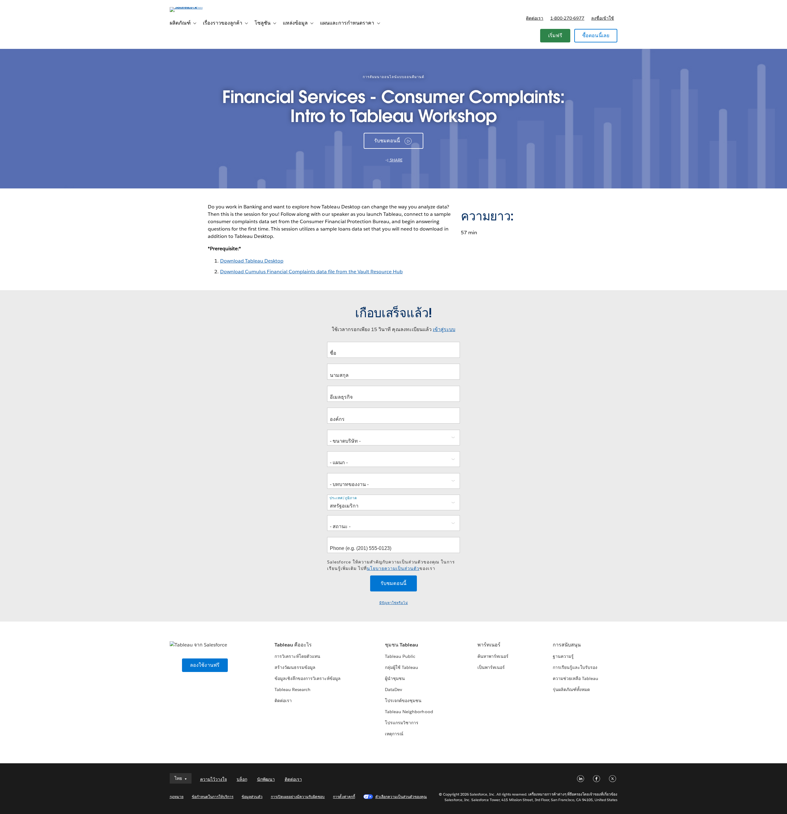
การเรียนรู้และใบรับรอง (575, 667)
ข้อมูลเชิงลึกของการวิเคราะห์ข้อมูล (308, 678)
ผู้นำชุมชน (395, 678)
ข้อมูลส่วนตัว (252, 796)
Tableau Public (400, 656)
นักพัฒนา (266, 779)
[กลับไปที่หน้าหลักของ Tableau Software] (196, 7)
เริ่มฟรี (555, 35)
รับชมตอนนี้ (387, 140)
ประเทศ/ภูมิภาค (343, 498)
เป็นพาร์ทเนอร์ (491, 667)
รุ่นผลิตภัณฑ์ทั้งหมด (571, 689)
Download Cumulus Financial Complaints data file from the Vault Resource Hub (311, 271)
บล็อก (242, 779)
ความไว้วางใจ (213, 779)
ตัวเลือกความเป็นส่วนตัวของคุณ (401, 796)
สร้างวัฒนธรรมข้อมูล (295, 667)
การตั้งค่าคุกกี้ (344, 796)
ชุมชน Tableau (401, 645)
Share (395, 160)
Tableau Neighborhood (409, 711)
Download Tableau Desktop (251, 261)
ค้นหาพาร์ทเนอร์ (492, 656)
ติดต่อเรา (534, 18)
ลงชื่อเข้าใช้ (602, 18)
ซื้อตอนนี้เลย (596, 35)
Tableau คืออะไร (293, 645)
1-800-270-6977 (567, 18)
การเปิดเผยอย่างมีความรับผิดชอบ (298, 796)
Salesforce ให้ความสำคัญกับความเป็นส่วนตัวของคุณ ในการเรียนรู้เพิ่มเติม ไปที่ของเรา (391, 565)
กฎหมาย (177, 796)
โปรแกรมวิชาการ (401, 722)
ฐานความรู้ (563, 656)
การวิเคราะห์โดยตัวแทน (297, 656)
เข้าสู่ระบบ (444, 329)
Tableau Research (292, 689)
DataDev (393, 689)
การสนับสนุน (567, 645)
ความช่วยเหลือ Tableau (575, 678)
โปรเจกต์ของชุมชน (403, 700)
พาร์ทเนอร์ (488, 645)
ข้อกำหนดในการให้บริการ (213, 796)
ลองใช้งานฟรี (205, 665)
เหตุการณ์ (394, 734)
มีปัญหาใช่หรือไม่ (393, 603)
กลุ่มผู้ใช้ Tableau (401, 667)
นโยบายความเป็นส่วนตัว (393, 568)
